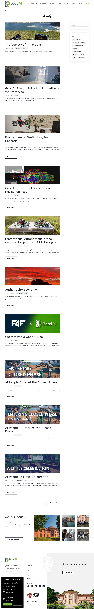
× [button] (21, 578)
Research (43, 3)
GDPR (28, 578)
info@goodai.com (10, 572)
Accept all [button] (7, 604)
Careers (80, 3)
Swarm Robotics (31, 3)
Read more (10, 57)
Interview (75, 54)
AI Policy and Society (21, 48)
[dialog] (12, 592)
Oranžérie (67, 572)
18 (56, 503)
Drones (16, 95)
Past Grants (30, 567)
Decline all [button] (17, 604)
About (73, 3)
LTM (32, 480)
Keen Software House (33, 601)
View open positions (13, 539)
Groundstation (77, 51)
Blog (87, 3)
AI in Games (52, 3)
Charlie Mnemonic (78, 45)
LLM (26, 246)
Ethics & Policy (64, 3)
